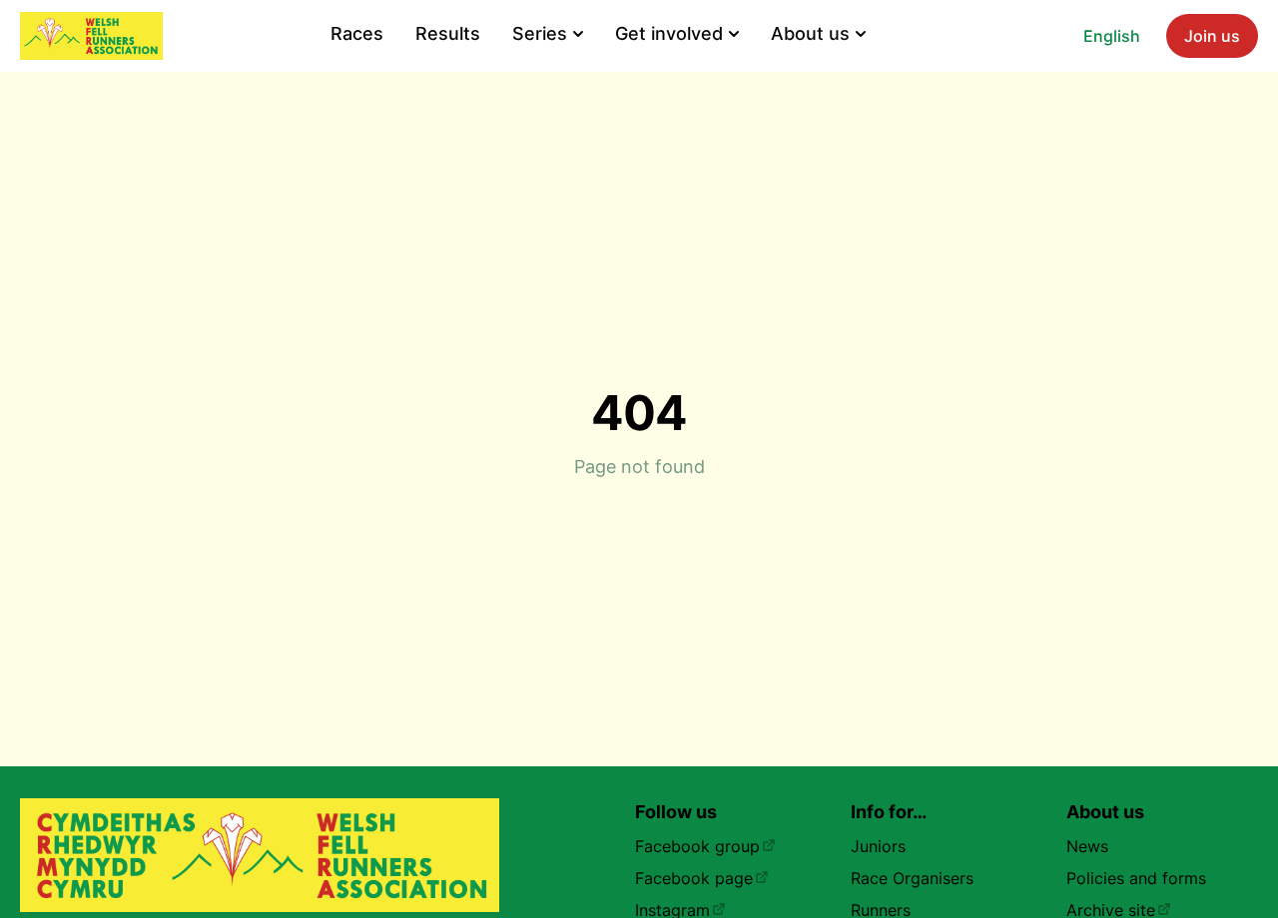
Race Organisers (912, 878)
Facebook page (694, 878)
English (1111, 36)
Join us (1212, 36)
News (1087, 846)
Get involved (669, 33)
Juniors (878, 846)
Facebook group (697, 846)
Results (447, 33)
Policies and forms (1136, 878)
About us (810, 33)
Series (539, 33)
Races (356, 33)
